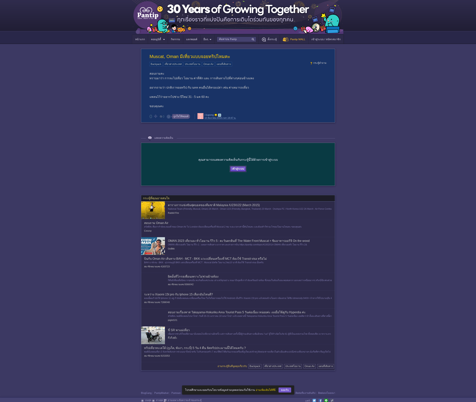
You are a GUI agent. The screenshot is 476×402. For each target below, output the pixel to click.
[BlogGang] (219, 115)
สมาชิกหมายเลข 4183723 (157, 266)
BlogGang (146, 393)
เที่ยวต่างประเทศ (173, 64)
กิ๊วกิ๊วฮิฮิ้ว (172, 338)
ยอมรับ (285, 389)
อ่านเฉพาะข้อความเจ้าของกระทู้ (185, 400)
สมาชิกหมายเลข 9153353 (157, 356)
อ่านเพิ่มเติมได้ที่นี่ (266, 389)
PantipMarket (161, 393)
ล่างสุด (159, 400)
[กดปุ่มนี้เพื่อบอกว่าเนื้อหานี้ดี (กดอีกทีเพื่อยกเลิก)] (155, 116)
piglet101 (172, 320)
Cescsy (148, 231)
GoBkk (171, 248)
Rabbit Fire (173, 213)
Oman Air (208, 64)
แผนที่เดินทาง (224, 64)
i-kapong (209, 115)
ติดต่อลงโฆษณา (326, 393)
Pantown (176, 393)
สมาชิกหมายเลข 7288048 (157, 302)
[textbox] (236, 39)
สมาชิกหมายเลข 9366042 (181, 284)
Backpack (156, 64)
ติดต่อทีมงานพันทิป (305, 393)
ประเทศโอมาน (192, 64)
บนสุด (148, 400)
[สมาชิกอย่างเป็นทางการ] (215, 115)
